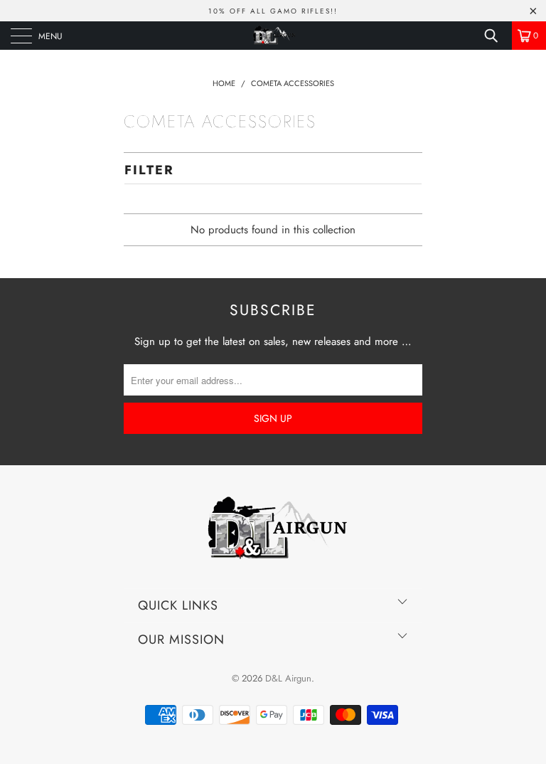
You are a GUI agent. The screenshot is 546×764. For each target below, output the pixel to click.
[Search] (496, 35)
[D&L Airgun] (273, 35)
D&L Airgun (288, 678)
